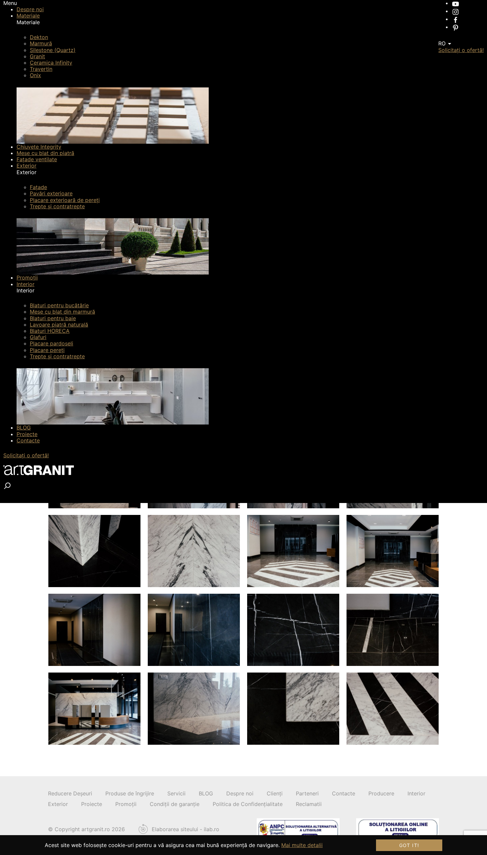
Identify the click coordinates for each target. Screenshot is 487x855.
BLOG (24, 427)
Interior (25, 284)
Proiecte (27, 434)
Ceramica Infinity (51, 62)
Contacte (28, 440)
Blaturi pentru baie (53, 318)
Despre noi (30, 9)
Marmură (41, 43)
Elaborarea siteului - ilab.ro (185, 829)
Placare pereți (47, 350)
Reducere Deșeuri (70, 793)
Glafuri (38, 337)
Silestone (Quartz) (53, 50)
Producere (381, 793)
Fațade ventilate (37, 159)
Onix (35, 75)
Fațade (38, 187)
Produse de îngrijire (129, 793)
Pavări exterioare (51, 193)
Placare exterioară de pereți (65, 200)
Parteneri (307, 793)
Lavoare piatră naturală (59, 324)
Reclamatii (309, 804)
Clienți (275, 793)
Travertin (41, 69)
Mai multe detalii (302, 845)
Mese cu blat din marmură (62, 311)
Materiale (28, 15)
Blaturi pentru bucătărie (59, 305)
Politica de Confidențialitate (248, 804)
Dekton (39, 37)
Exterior (26, 165)
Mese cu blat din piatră (45, 153)
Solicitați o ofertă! (26, 455)
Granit (37, 56)
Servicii (176, 793)
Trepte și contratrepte (57, 206)
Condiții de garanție (174, 804)
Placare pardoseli (51, 343)
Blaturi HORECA (50, 330)
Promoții (27, 277)
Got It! (409, 845)
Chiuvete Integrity (39, 146)
